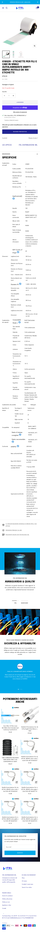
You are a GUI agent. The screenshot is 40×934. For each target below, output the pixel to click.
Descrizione (6, 154)
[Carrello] (37, 8)
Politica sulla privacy (7, 899)
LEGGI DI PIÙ (27, 2)
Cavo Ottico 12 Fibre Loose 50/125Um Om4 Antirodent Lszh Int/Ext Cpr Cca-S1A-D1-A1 (10, 728)
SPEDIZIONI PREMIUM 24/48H (14, 530)
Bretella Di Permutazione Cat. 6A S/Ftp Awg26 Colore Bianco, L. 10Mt (29, 729)
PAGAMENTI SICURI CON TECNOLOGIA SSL (17, 535)
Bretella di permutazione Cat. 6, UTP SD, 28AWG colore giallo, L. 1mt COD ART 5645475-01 (10, 819)
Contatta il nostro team (27, 884)
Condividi (4, 138)
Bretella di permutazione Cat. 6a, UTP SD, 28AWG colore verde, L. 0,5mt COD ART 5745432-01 (29, 758)
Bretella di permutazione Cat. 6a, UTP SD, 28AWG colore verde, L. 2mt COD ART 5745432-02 (10, 789)
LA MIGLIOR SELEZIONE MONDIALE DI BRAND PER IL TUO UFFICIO (21, 525)
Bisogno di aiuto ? (33, 138)
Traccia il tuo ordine (27, 887)
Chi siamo (24, 881)
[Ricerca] (6, 8)
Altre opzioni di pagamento (20, 112)
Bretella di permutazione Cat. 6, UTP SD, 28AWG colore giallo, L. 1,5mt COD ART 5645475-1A (29, 819)
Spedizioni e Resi (6, 905)
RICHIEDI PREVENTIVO (20, 131)
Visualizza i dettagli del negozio (11, 120)
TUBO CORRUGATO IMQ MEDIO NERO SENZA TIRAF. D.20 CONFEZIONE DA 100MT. (10, 759)
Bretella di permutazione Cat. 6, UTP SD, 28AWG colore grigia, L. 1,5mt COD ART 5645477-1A (29, 789)
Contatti (4, 908)
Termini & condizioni (7, 896)
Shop (23, 878)
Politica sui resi (6, 902)
